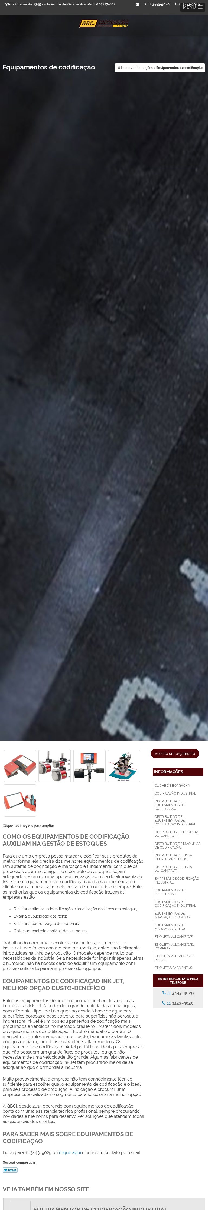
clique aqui (70, 1152)
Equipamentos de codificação (170, 892)
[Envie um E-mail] (137, 4)
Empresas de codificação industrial (177, 880)
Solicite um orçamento (175, 753)
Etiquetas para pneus (173, 968)
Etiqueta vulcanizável (174, 937)
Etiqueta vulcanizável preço (174, 958)
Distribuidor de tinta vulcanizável (173, 869)
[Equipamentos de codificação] (20, 765)
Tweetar (10, 1170)
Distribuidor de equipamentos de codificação (170, 805)
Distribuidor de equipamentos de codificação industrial (175, 820)
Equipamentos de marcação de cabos (172, 915)
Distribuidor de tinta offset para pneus (173, 857)
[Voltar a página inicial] (104, 21)
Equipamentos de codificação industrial (175, 904)
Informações (168, 771)
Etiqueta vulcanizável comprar (174, 946)
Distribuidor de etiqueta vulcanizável (176, 834)
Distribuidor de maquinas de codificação (177, 845)
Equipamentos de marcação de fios (170, 927)
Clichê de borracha (172, 786)
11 (189, 4)
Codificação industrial (175, 793)
